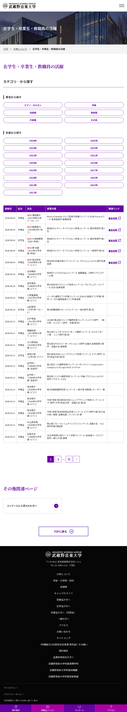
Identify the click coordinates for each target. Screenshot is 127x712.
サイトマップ (63, 638)
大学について (20, 49)
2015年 (94, 177)
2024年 (33, 148)
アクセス (111, 710)
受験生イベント (47, 710)
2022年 (33, 155)
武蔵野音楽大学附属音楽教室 (63, 676)
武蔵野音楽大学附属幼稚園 (63, 670)
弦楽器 (33, 112)
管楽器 (94, 112)
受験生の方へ (63, 599)
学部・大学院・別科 (63, 580)
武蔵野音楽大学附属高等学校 (63, 663)
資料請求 (16, 710)
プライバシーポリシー (14, 694)
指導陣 (63, 586)
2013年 (94, 185)
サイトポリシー (11, 687)
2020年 (33, 162)
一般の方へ (63, 618)
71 (68, 459)
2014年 (33, 185)
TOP (5, 49)
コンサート (79, 710)
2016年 (33, 177)
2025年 (94, 140)
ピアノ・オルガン (33, 105)
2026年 (33, 140)
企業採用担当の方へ (63, 657)
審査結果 (113, 218)
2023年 (94, 148)
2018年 (33, 170)
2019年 (94, 162)
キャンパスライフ (63, 593)
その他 (94, 120)
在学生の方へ (63, 606)
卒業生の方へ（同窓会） (63, 612)
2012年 (33, 192)
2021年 (94, 155)
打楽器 (33, 120)
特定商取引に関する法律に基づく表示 (21, 700)
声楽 (94, 105)
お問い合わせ (63, 631)
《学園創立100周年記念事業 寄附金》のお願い (63, 644)
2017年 (94, 170)
